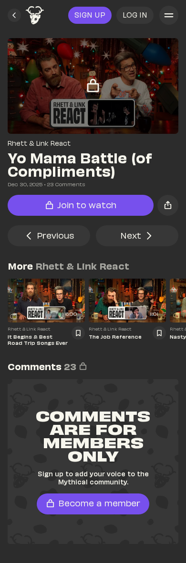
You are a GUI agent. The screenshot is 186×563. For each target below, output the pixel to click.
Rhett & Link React (39, 143)
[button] (14, 15)
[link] (35, 15)
